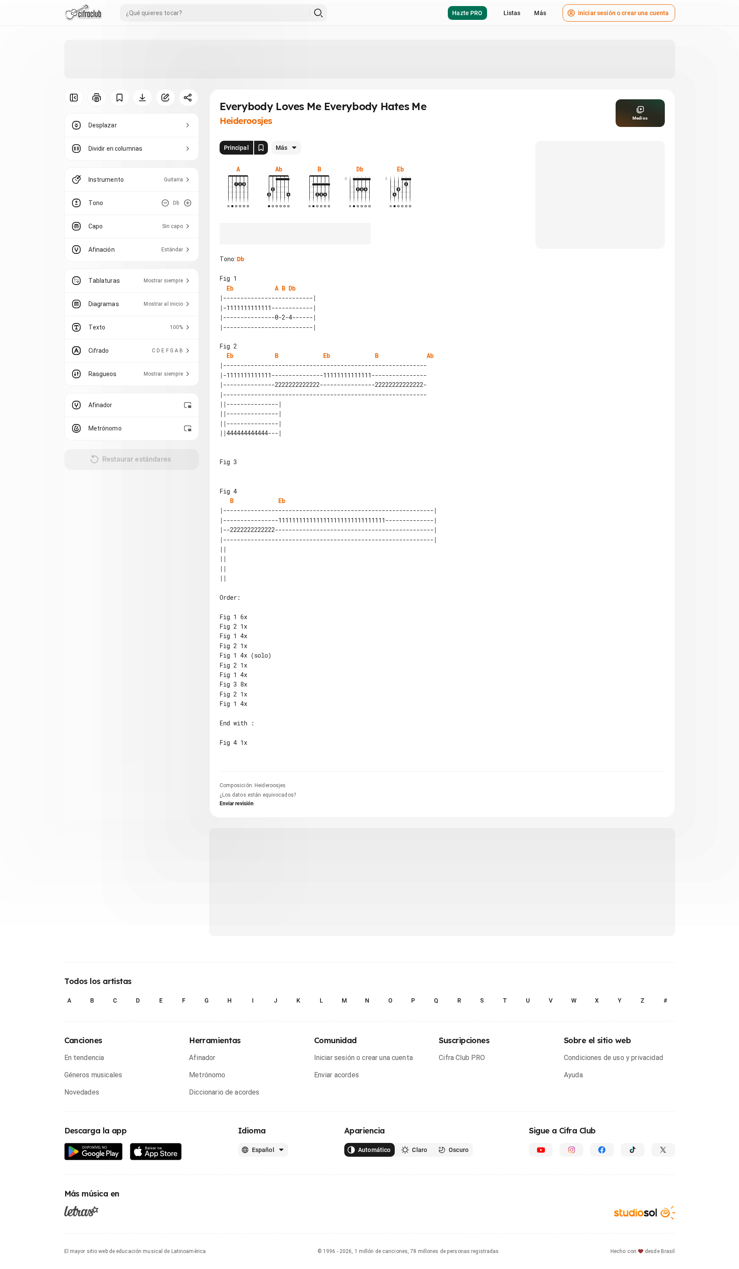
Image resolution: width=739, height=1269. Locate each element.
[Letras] (81, 1211)
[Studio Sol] (644, 1212)
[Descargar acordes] (142, 97)
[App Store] (156, 1152)
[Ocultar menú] (74, 97)
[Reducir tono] (165, 203)
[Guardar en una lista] (119, 97)
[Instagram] (571, 1150)
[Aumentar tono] (188, 203)
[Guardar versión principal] (261, 148)
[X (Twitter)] (663, 1150)
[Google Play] (93, 1152)
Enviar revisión (237, 804)
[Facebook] (602, 1150)
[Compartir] (188, 97)
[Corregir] (165, 97)
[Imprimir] (97, 97)
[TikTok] (633, 1150)
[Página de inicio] (83, 13)
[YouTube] (541, 1150)
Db (240, 259)
